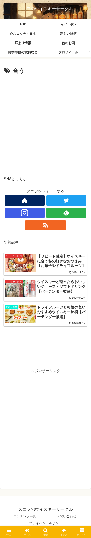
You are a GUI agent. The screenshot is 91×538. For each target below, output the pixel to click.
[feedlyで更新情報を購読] (66, 213)
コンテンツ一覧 (24, 516)
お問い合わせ (66, 516)
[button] (82, 443)
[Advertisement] (45, 123)
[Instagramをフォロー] (25, 213)
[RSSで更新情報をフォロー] (45, 225)
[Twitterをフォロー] (66, 200)
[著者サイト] (25, 200)
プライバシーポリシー (45, 523)
